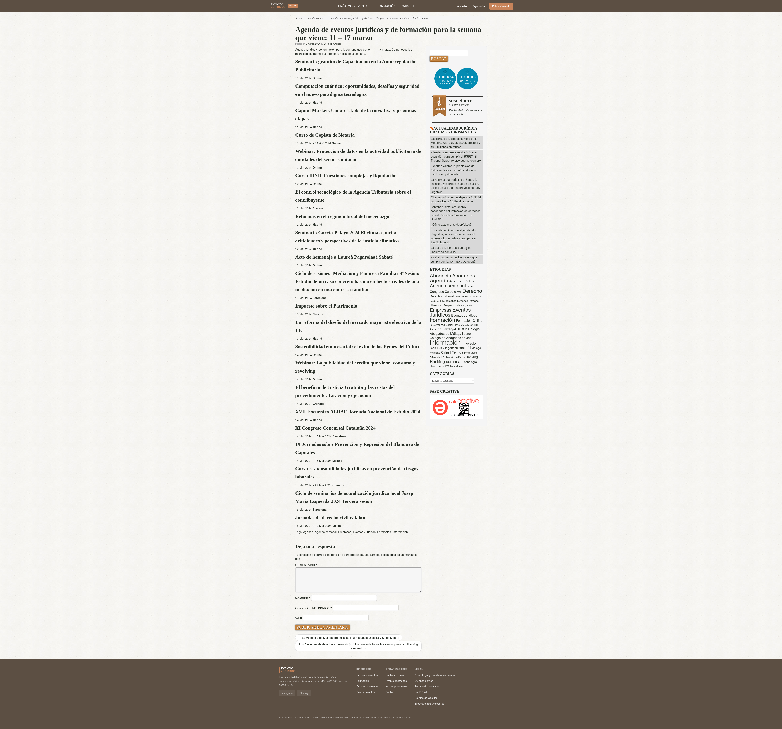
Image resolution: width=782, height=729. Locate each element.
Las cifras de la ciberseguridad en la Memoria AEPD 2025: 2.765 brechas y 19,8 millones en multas (455, 143)
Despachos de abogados (458, 305)
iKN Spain (451, 329)
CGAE (470, 286)
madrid (465, 347)
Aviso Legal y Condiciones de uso (435, 675)
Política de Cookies (426, 698)
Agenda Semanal (316, 18)
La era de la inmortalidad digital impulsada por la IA (451, 250)
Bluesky (304, 693)
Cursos (457, 291)
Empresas (344, 532)
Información (400, 532)
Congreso (437, 291)
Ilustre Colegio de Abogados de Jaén (451, 335)
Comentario (306, 565)
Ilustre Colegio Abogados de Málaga (455, 331)
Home (299, 18)
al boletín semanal (465, 107)
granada (465, 324)
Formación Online (469, 320)
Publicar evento (501, 6)
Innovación (469, 343)
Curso (449, 291)
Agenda (308, 532)
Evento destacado (396, 681)
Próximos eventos (354, 6)
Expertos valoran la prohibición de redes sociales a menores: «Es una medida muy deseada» (453, 170)
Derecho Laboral (442, 296)
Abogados (463, 275)
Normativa (435, 352)
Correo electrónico (313, 608)
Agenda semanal (326, 532)
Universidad (438, 366)
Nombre (302, 598)
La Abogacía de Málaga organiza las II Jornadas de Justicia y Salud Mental (348, 638)
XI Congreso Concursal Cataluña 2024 (335, 428)
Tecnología (469, 362)
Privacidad (436, 357)
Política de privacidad (427, 686)
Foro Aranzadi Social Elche (445, 324)
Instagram (287, 693)
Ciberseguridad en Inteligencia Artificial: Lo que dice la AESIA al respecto (456, 199)
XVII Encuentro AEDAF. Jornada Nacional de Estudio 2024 (357, 411)
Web (298, 618)
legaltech (451, 347)
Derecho (472, 290)
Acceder (462, 6)
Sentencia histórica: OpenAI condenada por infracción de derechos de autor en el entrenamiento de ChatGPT (455, 213)
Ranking (472, 356)
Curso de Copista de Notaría (325, 135)
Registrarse (478, 6)
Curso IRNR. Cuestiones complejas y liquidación (346, 175)
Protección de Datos (453, 357)
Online (445, 352)
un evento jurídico (445, 80)
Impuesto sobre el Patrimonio (326, 306)
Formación (386, 6)
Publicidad (421, 692)
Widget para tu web (397, 686)
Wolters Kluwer (454, 366)
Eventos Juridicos (333, 43)
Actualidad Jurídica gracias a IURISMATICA (453, 130)
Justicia (440, 348)
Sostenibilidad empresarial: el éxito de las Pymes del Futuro (358, 346)
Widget (408, 6)
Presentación (470, 352)
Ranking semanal (445, 361)
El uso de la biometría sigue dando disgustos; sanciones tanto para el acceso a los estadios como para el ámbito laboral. (453, 236)
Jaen (433, 348)
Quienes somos (424, 681)
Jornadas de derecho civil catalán (330, 517)
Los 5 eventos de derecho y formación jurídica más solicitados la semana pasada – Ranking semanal (358, 646)
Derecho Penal (462, 296)
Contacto (391, 692)
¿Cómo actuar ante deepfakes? (451, 224)
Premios (456, 352)
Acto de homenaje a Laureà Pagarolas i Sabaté (344, 257)
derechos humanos (457, 301)
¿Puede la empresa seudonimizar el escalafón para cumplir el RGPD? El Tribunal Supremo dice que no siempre (456, 156)
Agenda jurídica (461, 281)
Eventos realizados (367, 686)
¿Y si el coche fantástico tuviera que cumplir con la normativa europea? (454, 259)
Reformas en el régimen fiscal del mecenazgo (342, 216)
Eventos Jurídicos (464, 315)
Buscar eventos (365, 692)
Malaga (476, 348)
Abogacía (440, 275)
